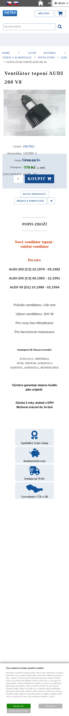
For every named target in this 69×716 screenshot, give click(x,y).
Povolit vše (18, 706)
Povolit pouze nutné (18, 711)
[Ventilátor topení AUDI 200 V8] (34, 113)
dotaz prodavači (34, 194)
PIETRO (28, 146)
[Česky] (9, 3)
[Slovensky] (16, 3)
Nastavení (50, 706)
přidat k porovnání (30, 201)
